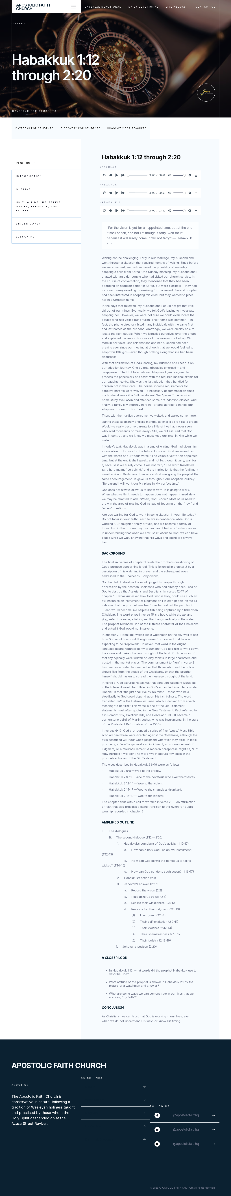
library (19, 23)
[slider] (137, 175)
